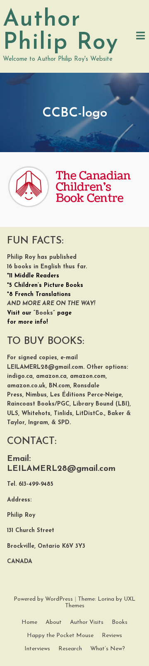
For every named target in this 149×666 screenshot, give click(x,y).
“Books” (44, 313)
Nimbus (36, 395)
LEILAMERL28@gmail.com (45, 367)
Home (29, 622)
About (54, 622)
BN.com (59, 386)
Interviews (37, 649)
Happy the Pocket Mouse (60, 636)
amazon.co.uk (26, 386)
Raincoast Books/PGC (38, 404)
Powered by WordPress (43, 599)
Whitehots (36, 414)
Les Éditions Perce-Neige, (86, 395)
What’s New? (107, 649)
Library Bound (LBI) (101, 404)
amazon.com (88, 376)
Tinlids (63, 414)
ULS (12, 414)
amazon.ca (51, 376)
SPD (64, 423)
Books (119, 622)
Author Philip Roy (61, 31)
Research (70, 649)
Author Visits (86, 622)
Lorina (106, 599)
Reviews (112, 636)
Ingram (37, 423)
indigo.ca (20, 376)
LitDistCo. (90, 414)
